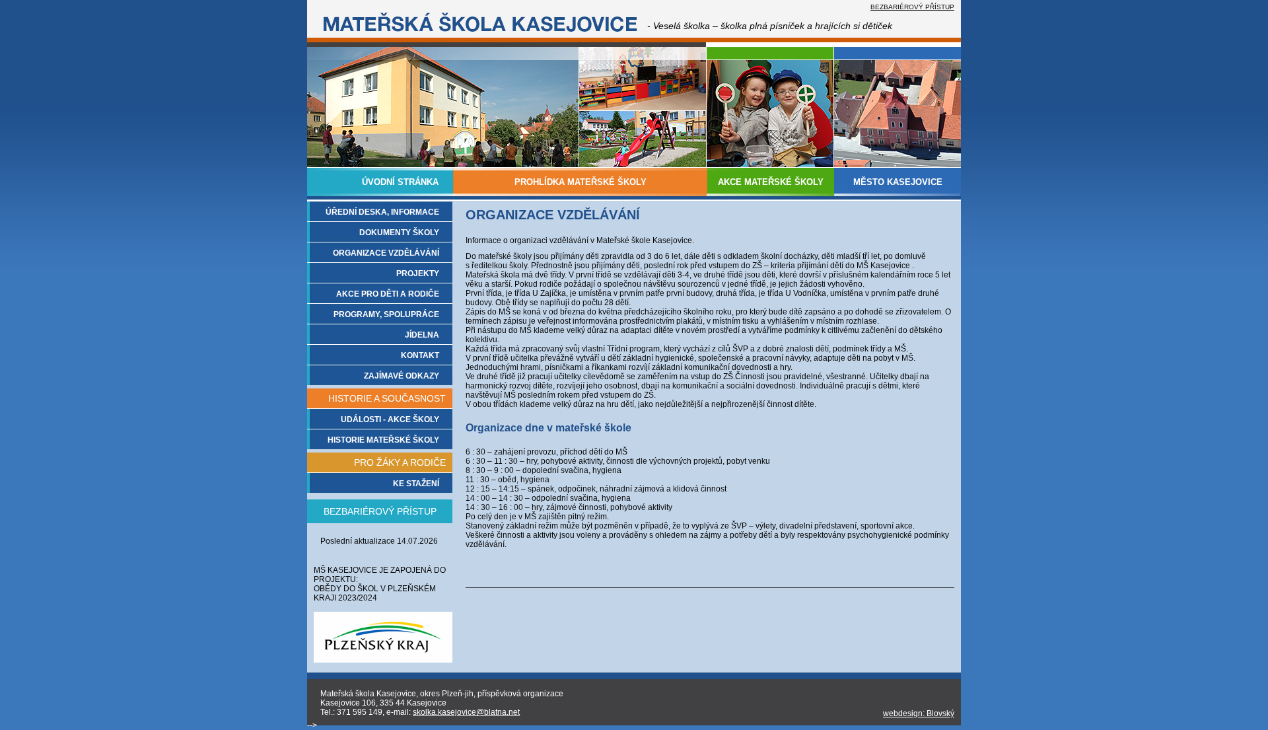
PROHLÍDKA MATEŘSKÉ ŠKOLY (580, 182)
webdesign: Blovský (918, 713)
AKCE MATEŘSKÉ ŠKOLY (771, 182)
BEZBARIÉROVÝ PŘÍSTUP (912, 7)
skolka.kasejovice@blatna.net (466, 712)
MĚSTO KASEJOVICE (897, 182)
